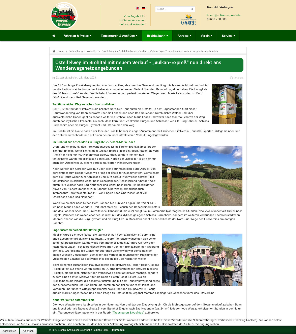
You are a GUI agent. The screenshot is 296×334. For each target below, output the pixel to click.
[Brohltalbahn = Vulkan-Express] (64, 15)
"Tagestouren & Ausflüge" (128, 312)
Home (61, 51)
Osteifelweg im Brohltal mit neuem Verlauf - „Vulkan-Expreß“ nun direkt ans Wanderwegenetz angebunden (138, 65)
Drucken (238, 77)
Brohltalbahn (76, 51)
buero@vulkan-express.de (224, 15)
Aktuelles (92, 51)
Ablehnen (28, 331)
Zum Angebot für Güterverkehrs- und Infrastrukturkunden (132, 20)
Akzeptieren (9, 331)
